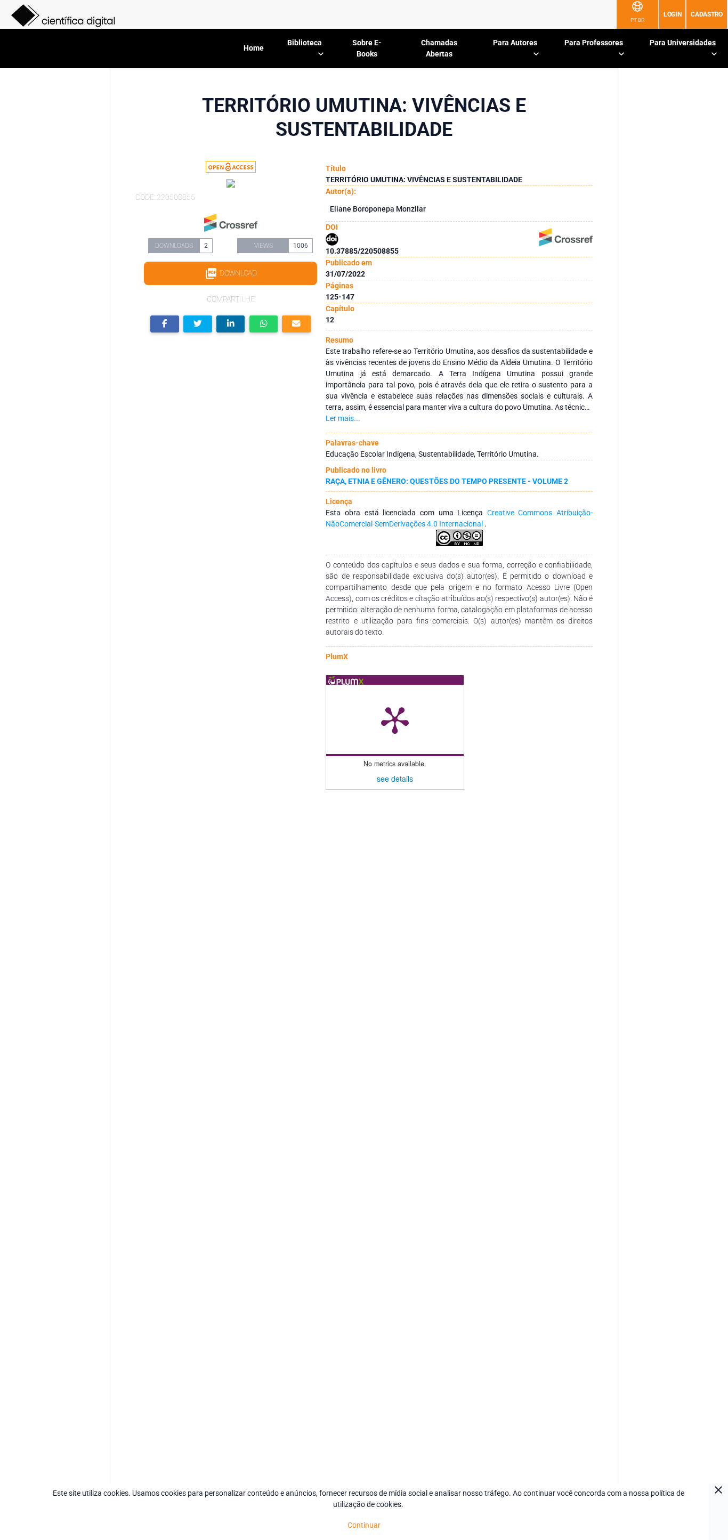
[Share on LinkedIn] (230, 324)
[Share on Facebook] (164, 324)
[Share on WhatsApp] (263, 324)
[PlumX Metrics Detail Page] (395, 719)
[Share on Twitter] (197, 324)
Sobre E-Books (367, 48)
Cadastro (707, 14)
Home (254, 48)
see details (395, 778)
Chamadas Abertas (439, 48)
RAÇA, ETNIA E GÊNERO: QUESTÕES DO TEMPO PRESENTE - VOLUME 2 (447, 481)
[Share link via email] (296, 324)
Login (673, 14)
